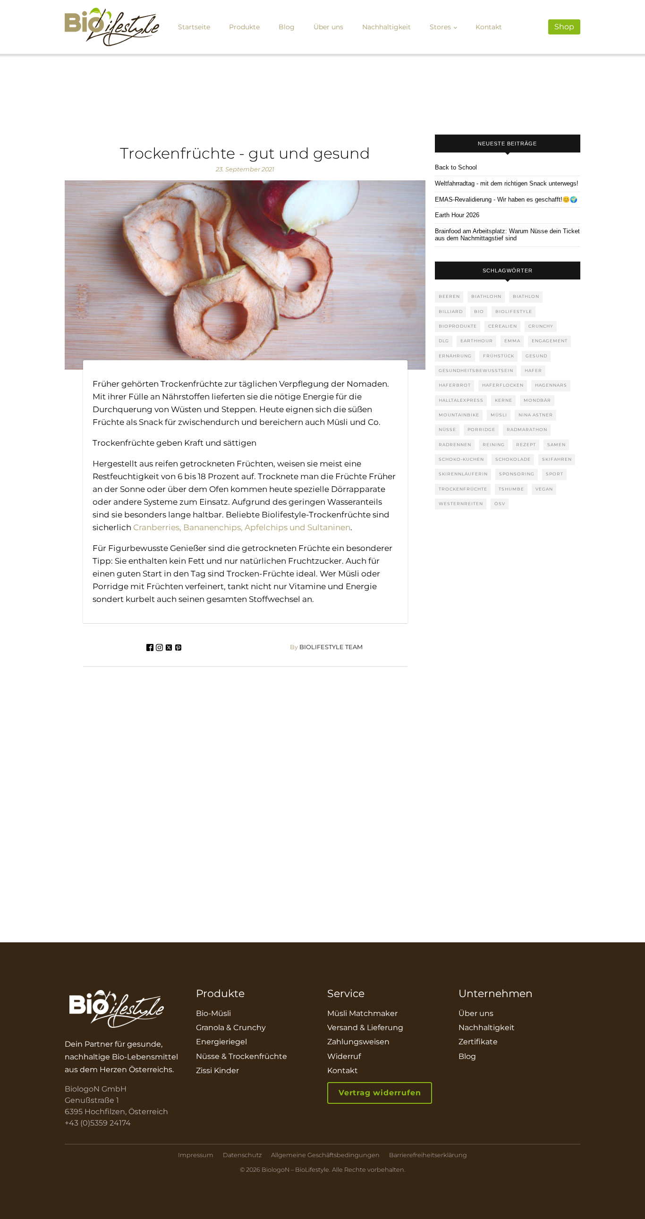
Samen (556, 444)
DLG (444, 340)
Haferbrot (455, 385)
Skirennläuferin (463, 473)
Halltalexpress (461, 400)
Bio (479, 311)
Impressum (195, 1155)
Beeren (449, 296)
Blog (287, 27)
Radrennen (455, 444)
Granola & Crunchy (231, 1027)
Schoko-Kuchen (461, 459)
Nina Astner (535, 414)
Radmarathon (527, 429)
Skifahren (557, 459)
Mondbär (537, 400)
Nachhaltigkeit (386, 27)
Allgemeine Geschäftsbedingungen (325, 1155)
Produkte (244, 27)
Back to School (456, 167)
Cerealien (502, 326)
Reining (494, 444)
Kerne (503, 400)
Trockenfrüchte (463, 488)
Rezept (526, 444)
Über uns (328, 27)
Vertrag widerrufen (380, 1092)
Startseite (194, 27)
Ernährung (455, 355)
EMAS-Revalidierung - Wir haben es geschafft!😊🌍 (506, 199)
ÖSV (499, 503)
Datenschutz (242, 1155)
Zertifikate (478, 1041)
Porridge (481, 429)
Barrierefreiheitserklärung (428, 1155)
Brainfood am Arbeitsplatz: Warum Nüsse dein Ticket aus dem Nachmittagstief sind (507, 235)
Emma (512, 340)
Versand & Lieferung (365, 1027)
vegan (544, 488)
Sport (554, 473)
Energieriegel (221, 1041)
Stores (440, 27)
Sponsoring (517, 473)
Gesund (536, 355)
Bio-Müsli (213, 1013)
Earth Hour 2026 (457, 215)
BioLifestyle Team (326, 647)
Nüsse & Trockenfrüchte (241, 1056)
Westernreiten (461, 503)
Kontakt (488, 27)
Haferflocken (503, 385)
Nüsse (447, 429)
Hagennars (551, 385)
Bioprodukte (458, 326)
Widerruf (344, 1056)
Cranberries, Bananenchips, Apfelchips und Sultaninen (241, 527)
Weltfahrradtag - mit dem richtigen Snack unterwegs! (506, 183)
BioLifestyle (513, 311)
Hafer (533, 370)
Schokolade (513, 459)
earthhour (476, 340)
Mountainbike (459, 414)
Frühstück (498, 355)
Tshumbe (511, 488)
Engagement (550, 340)
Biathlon (526, 296)
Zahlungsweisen (358, 1041)
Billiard (451, 311)
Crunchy (540, 326)
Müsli (499, 414)
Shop (564, 26)
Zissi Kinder (217, 1070)
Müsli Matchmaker (362, 1013)
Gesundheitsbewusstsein (476, 370)
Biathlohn (486, 296)
